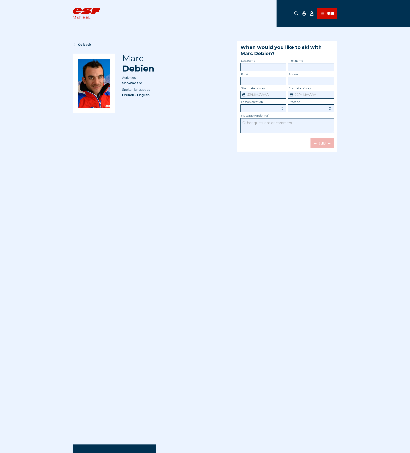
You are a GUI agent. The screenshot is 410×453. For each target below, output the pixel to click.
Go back (84, 45)
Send (322, 143)
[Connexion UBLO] (4, 450)
